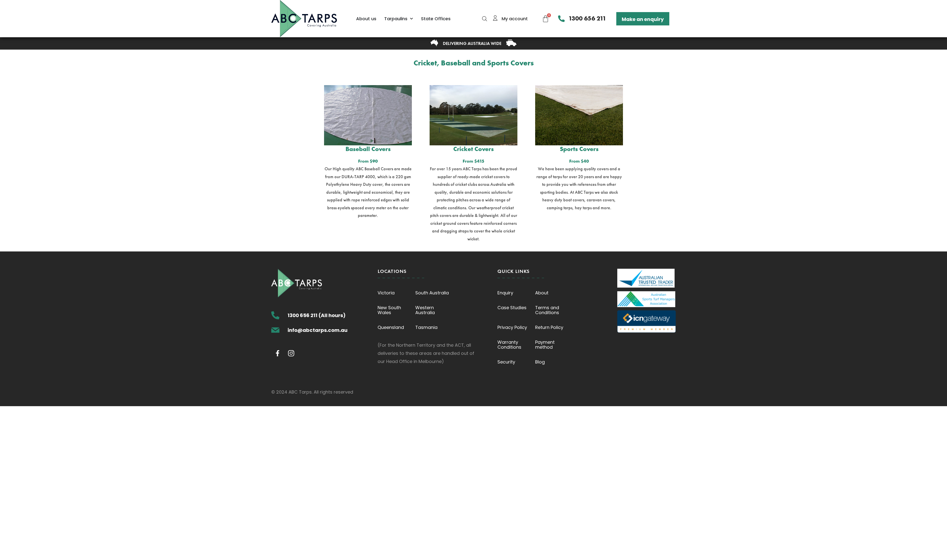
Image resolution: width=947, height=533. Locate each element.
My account (515, 19)
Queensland (391, 327)
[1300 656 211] (561, 18)
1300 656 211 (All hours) (317, 315)
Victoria (386, 293)
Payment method (545, 344)
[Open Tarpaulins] (411, 18)
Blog (540, 362)
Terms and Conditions (547, 310)
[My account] (495, 18)
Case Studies (512, 308)
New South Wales (389, 310)
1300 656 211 (587, 18)
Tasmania (426, 327)
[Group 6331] (291, 353)
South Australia (432, 293)
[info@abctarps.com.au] (275, 330)
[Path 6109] (277, 353)
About (541, 293)
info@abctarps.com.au (317, 330)
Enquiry (505, 293)
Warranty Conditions (509, 344)
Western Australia (425, 310)
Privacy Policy (512, 327)
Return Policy (549, 327)
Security (506, 362)
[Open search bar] (484, 18)
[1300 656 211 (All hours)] (275, 315)
